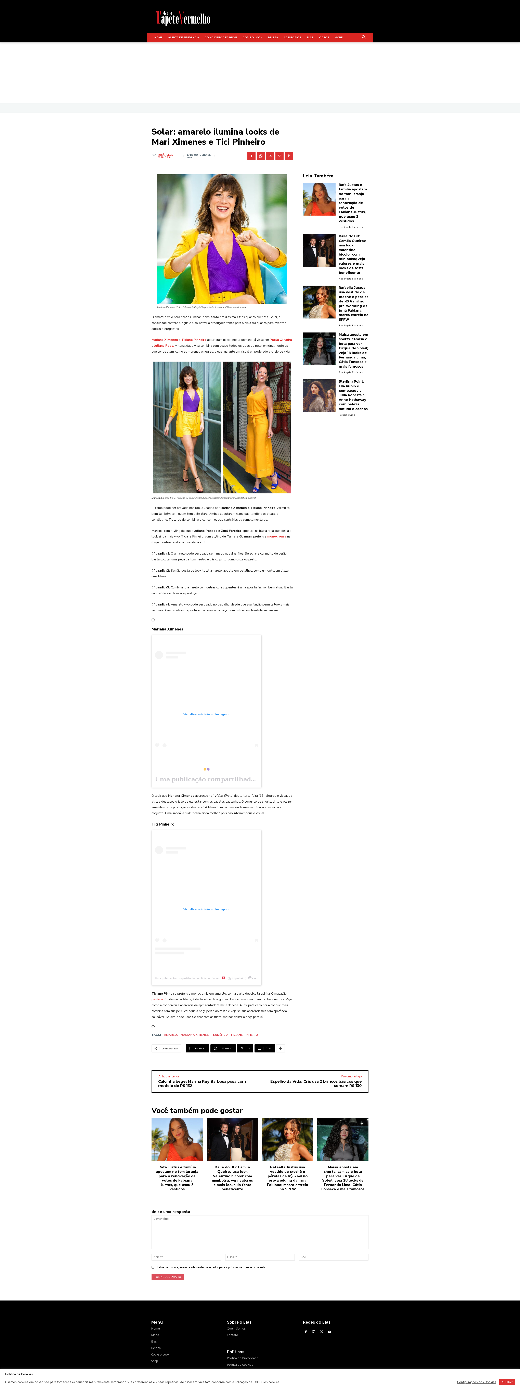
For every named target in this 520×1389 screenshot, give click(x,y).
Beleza (156, 1348)
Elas (154, 1341)
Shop (154, 1361)
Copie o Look (160, 1354)
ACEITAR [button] (507, 1382)
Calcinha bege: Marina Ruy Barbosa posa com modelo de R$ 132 (202, 1083)
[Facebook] (251, 156)
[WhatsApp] (261, 156)
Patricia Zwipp (347, 415)
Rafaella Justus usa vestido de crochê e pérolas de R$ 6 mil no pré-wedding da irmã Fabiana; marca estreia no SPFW (287, 1178)
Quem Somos (236, 1328)
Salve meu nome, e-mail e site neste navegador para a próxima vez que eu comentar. (212, 1267)
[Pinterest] (289, 156)
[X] (270, 156)
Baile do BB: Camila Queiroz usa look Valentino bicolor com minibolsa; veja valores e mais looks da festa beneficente (352, 254)
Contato (232, 1335)
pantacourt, (160, 999)
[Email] (279, 156)
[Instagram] (313, 1332)
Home (155, 1328)
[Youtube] (329, 1332)
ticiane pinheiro (244, 1035)
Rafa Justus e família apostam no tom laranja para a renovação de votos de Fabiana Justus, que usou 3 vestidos (353, 203)
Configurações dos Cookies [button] (476, 1382)
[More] (280, 1048)
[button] (364, 37)
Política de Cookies (240, 1364)
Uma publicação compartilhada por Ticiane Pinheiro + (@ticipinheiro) (200, 978)
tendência (220, 1035)
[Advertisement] (260, 72)
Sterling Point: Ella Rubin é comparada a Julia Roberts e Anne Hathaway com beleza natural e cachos (353, 395)
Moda (155, 1335)
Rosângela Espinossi (165, 156)
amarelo (171, 1035)
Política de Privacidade (242, 1358)
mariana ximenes (195, 1035)
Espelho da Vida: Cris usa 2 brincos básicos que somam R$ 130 (316, 1083)
